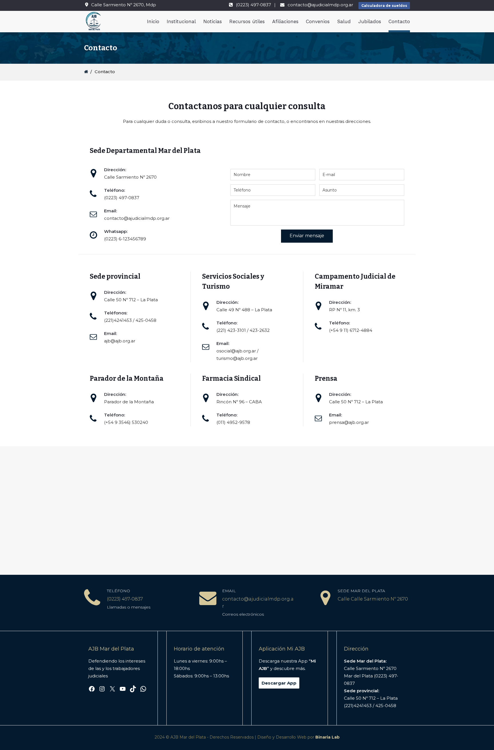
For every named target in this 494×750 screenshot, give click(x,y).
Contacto (399, 21)
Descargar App (279, 683)
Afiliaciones (285, 21)
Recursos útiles (247, 21)
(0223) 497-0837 (253, 4)
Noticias (212, 21)
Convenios (318, 21)
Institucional (181, 21)
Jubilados (369, 21)
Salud (344, 21)
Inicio (153, 21)
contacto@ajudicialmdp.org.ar (320, 4)
